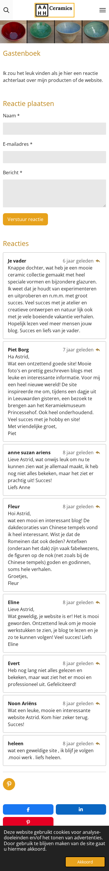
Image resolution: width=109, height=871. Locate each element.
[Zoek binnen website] (6, 10)
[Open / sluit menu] (102, 10)
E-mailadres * (18, 144)
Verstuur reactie (25, 219)
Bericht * (12, 172)
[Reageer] (98, 261)
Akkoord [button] (85, 862)
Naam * (11, 115)
